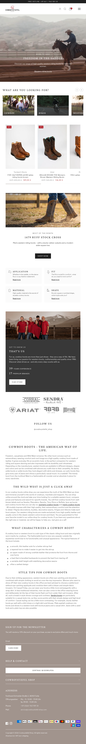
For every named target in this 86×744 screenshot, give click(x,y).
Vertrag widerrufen (43, 670)
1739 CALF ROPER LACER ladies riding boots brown (20, 176)
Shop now (43, 256)
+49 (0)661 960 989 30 (30, 706)
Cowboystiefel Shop (20, 680)
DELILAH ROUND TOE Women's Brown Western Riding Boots (52, 176)
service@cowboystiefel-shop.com (34, 710)
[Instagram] (11, 723)
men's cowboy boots (71, 505)
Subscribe (13, 648)
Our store (17, 382)
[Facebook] (7, 723)
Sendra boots (56, 596)
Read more (17, 280)
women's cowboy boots (49, 505)
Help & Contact (17, 661)
